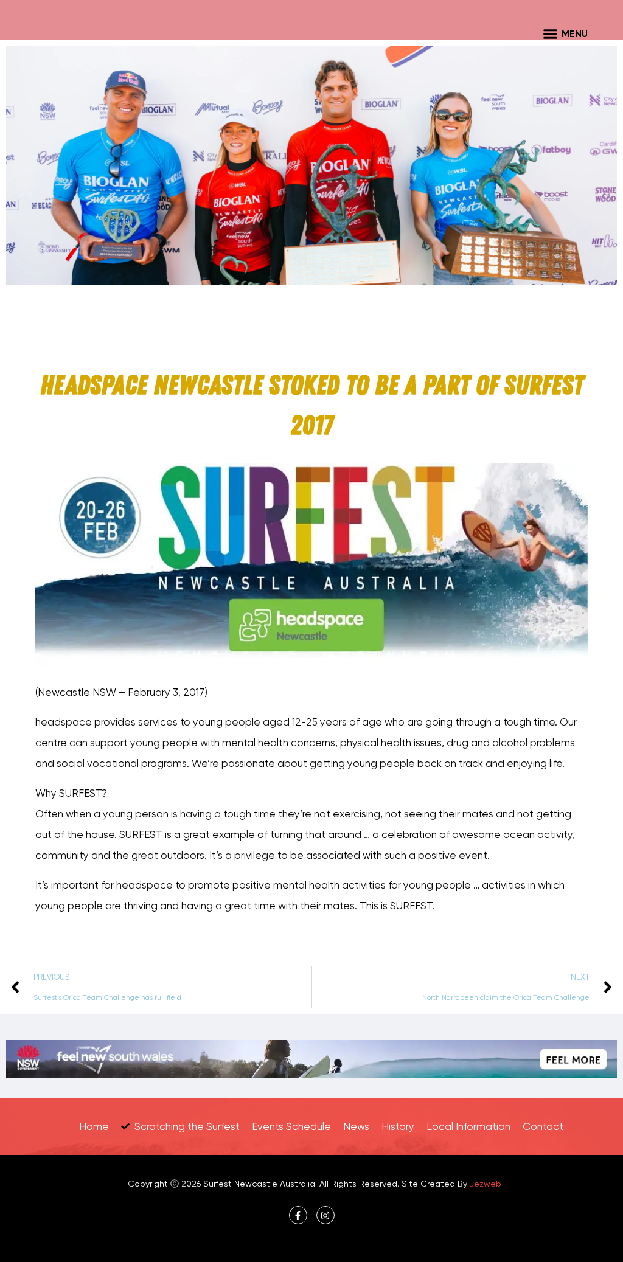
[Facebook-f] (298, 1215)
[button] (550, 33)
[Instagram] (325, 1215)
